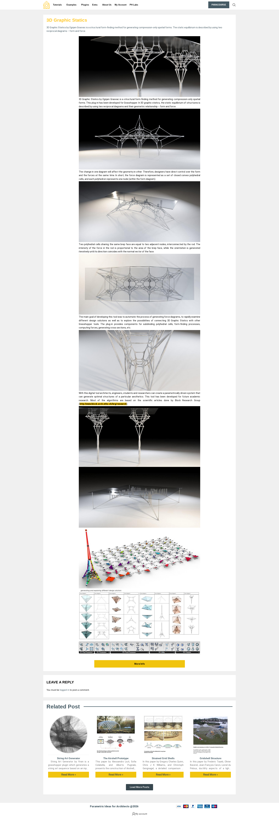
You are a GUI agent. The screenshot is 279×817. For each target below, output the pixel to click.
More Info (139, 664)
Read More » (68, 774)
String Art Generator (68, 758)
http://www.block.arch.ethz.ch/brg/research (103, 404)
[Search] (234, 5)
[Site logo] (46, 4)
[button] (139, 787)
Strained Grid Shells (163, 758)
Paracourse (219, 5)
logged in (64, 690)
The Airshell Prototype (116, 758)
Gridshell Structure (210, 758)
